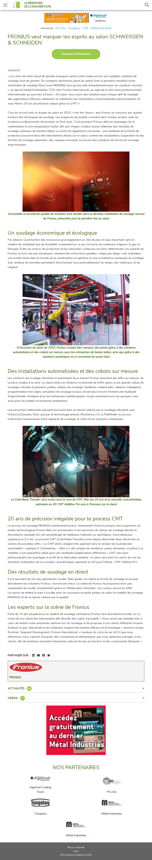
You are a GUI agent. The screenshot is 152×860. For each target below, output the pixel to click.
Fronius (15, 677)
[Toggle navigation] (5, 5)
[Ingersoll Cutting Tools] (76, 17)
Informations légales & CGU (76, 854)
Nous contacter (76, 847)
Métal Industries (101, 28)
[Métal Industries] (76, 730)
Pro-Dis (60, 28)
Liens (76, 851)
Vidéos (15, 698)
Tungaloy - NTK (78, 28)
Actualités (19, 688)
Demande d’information (76, 54)
